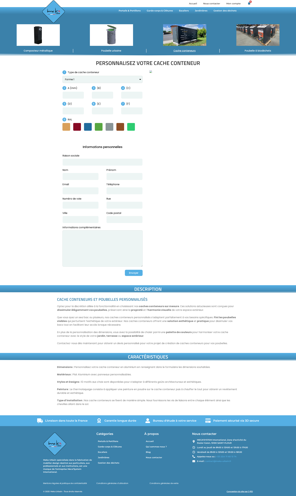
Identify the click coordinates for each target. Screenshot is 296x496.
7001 (109, 127)
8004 (120, 127)
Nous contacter (211, 3)
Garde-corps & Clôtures (160, 10)
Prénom (111, 170)
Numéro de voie (71, 199)
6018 (98, 127)
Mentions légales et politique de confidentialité (65, 483)
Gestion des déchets (225, 10)
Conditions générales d (161, 483)
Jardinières (201, 10)
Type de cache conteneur (83, 72)
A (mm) (72, 88)
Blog (148, 452)
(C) (128, 88)
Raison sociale (70, 155)
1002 (66, 127)
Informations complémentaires (81, 227)
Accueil (193, 3)
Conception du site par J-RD (240, 491)
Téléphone (112, 184)
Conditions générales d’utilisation (112, 483)
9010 (66, 136)
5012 (87, 127)
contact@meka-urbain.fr (218, 461)
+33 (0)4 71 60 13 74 (226, 456)
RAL (69, 119)
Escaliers (184, 10)
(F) (128, 104)
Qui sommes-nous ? (156, 446)
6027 (131, 127)
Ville (64, 213)
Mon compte (233, 3)
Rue (108, 199)
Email (65, 184)
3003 (77, 127)
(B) (98, 88)
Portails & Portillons (130, 10)
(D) (69, 104)
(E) (98, 104)
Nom (65, 170)
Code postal (113, 213)
